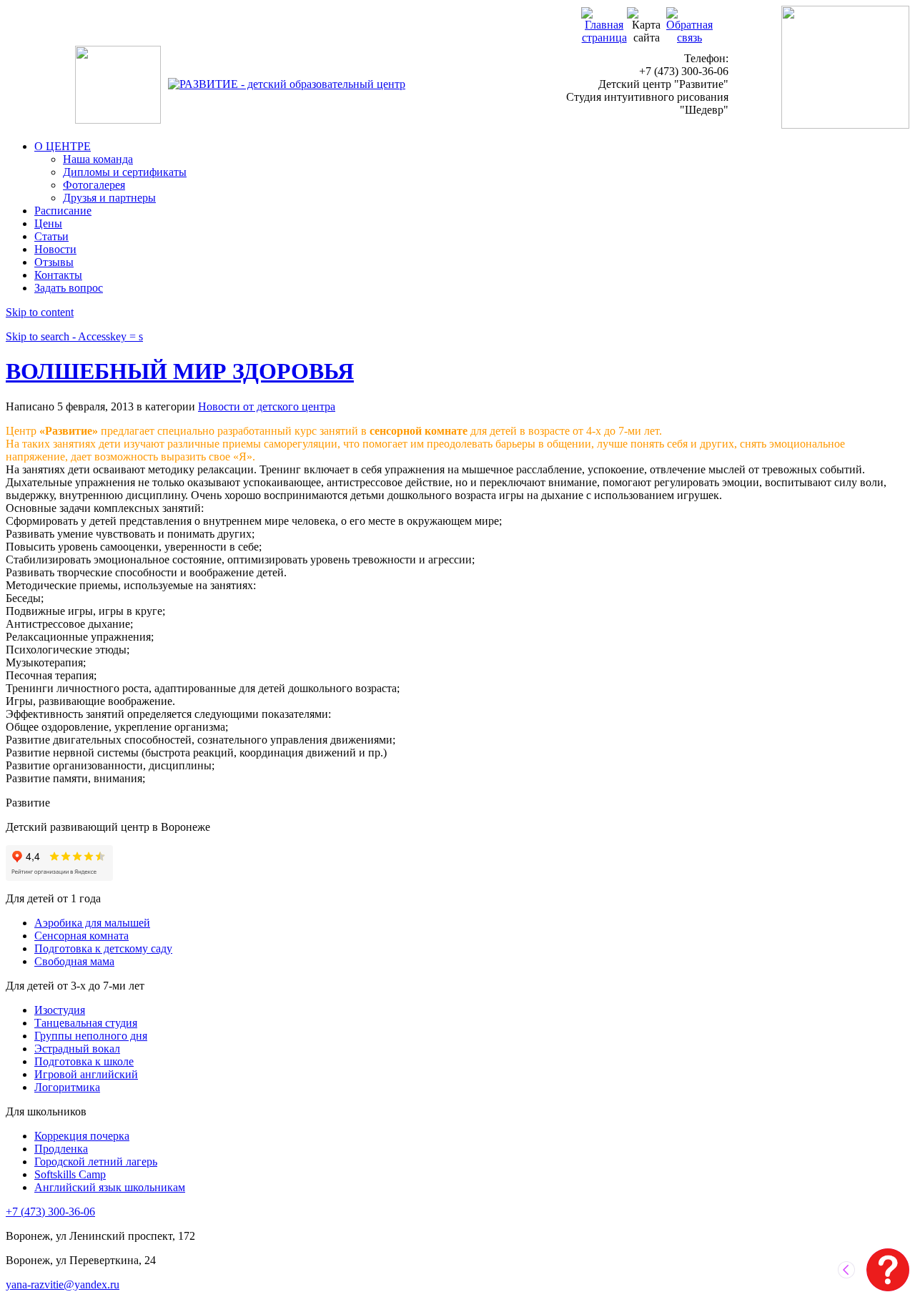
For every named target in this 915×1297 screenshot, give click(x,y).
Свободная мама (74, 961)
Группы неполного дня (90, 1036)
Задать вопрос (68, 288)
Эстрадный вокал (77, 1048)
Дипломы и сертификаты (125, 172)
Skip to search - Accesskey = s (74, 336)
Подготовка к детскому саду (103, 948)
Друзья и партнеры (109, 198)
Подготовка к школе (84, 1061)
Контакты (58, 275)
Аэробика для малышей (92, 923)
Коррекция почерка (81, 1136)
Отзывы (54, 262)
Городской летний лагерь (95, 1161)
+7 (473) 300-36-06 (50, 1211)
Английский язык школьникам (109, 1187)
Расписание (63, 210)
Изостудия (59, 1010)
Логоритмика (67, 1087)
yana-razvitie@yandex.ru (62, 1284)
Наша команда (98, 159)
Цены (48, 223)
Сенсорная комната (81, 935)
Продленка (61, 1149)
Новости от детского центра (266, 406)
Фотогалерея (94, 185)
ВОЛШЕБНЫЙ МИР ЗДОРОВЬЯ (180, 371)
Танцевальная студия (85, 1023)
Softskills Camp (70, 1174)
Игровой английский (86, 1074)
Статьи (51, 236)
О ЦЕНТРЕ (62, 146)
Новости (55, 249)
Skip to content (40, 312)
